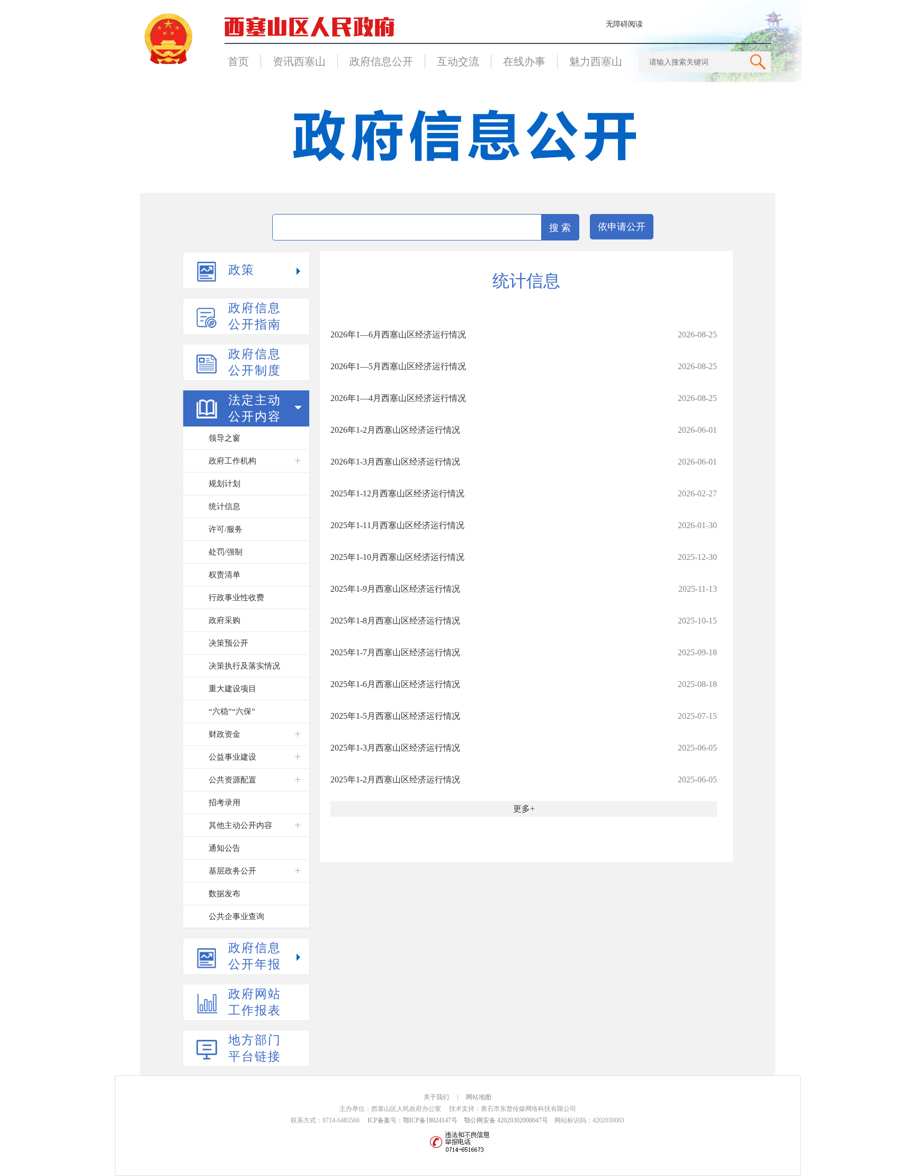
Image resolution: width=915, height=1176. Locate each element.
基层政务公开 (232, 871)
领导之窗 (224, 438)
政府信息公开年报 (254, 956)
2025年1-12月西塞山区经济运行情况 (397, 493)
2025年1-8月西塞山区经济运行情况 (395, 620)
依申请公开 (621, 226)
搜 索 (560, 227)
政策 (241, 270)
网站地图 (478, 1097)
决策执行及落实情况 (244, 666)
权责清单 (224, 575)
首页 (238, 61)
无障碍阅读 (624, 24)
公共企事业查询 (236, 916)
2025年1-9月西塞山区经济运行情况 (395, 588)
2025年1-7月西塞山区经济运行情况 (395, 652)
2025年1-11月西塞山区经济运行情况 (397, 525)
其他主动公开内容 (240, 825)
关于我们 (436, 1097)
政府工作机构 (232, 461)
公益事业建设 (232, 757)
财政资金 (224, 734)
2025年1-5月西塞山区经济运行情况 (395, 715)
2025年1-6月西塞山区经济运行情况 (395, 684)
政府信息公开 (381, 61)
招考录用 (224, 802)
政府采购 (224, 620)
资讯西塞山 (299, 61)
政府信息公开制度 (254, 362)
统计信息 (224, 506)
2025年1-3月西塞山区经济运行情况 (395, 747)
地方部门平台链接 (254, 1048)
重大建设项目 (232, 688)
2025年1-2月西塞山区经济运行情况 (395, 779)
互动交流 (458, 61)
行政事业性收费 (236, 597)
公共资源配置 (232, 780)
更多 (521, 808)
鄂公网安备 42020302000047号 (506, 1120)
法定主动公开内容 (254, 408)
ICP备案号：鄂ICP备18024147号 (412, 1120)
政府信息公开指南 (254, 316)
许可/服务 (226, 529)
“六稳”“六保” (232, 711)
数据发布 (224, 893)
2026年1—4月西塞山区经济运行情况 (398, 398)
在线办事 (524, 61)
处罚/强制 (226, 552)
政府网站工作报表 (254, 1002)
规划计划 (224, 483)
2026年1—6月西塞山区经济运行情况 (398, 334)
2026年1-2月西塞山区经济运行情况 (395, 429)
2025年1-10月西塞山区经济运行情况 (397, 557)
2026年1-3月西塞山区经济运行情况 (395, 461)
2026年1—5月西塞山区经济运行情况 (398, 366)
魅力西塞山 (595, 61)
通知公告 (224, 848)
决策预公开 (228, 643)
